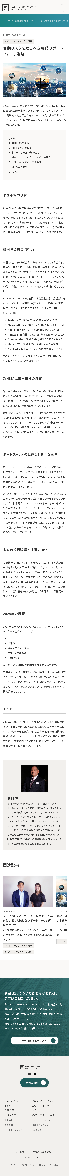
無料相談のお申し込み (34, 1040)
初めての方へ (11, 1101)
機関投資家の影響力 (21, 147)
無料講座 (9, 1110)
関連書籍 (8, 1125)
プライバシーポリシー (34, 1157)
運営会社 (8, 1120)
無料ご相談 (32, 1082)
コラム (35, 1110)
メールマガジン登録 (13, 1129)
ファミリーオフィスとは (42, 1120)
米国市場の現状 (19, 143)
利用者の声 (10, 1114)
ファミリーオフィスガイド (44, 1114)
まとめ (14, 171)
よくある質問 (38, 1129)
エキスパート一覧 (40, 1105)
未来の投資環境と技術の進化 (26, 162)
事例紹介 (9, 1105)
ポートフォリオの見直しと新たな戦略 (30, 157)
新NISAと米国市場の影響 (24, 152)
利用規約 (20, 1151)
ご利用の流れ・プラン (42, 1101)
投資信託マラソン (40, 1125)
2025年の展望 (18, 167)
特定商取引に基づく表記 (41, 1151)
